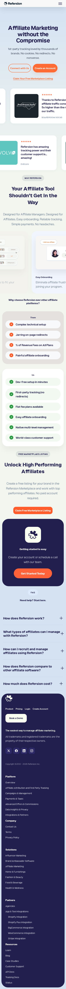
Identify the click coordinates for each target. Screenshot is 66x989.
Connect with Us (19, 68)
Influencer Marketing (15, 855)
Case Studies (12, 961)
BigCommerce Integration (21, 927)
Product (9, 708)
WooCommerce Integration (21, 933)
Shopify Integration (17, 916)
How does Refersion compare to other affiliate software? (27, 668)
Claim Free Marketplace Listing (33, 510)
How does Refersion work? (23, 618)
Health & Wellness (14, 888)
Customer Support (14, 966)
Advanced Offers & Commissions (21, 804)
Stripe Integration (17, 938)
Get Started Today (33, 573)
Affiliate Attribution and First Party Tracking (27, 787)
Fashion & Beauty (14, 877)
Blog (7, 955)
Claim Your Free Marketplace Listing (33, 78)
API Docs (9, 971)
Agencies (10, 906)
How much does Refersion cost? (27, 683)
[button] (60, 3)
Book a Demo (16, 718)
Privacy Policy (12, 837)
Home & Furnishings (15, 871)
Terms (8, 832)
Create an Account (45, 68)
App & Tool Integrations (17, 911)
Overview (10, 782)
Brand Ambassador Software (19, 861)
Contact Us (10, 826)
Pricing (19, 708)
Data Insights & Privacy (16, 809)
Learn (8, 950)
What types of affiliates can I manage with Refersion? (31, 633)
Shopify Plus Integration (20, 922)
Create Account (40, 708)
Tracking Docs (12, 977)
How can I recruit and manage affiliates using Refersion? (25, 651)
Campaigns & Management (18, 793)
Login (27, 708)
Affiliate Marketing (14, 866)
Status (8, 982)
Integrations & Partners (16, 814)
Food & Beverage (13, 882)
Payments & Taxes (14, 798)
